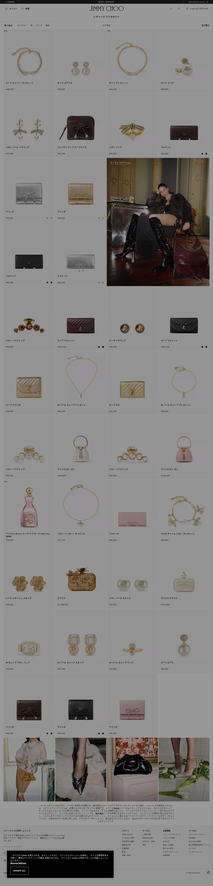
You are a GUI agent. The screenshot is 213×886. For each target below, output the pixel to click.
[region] (60, 864)
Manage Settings (18, 863)
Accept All (19, 870)
